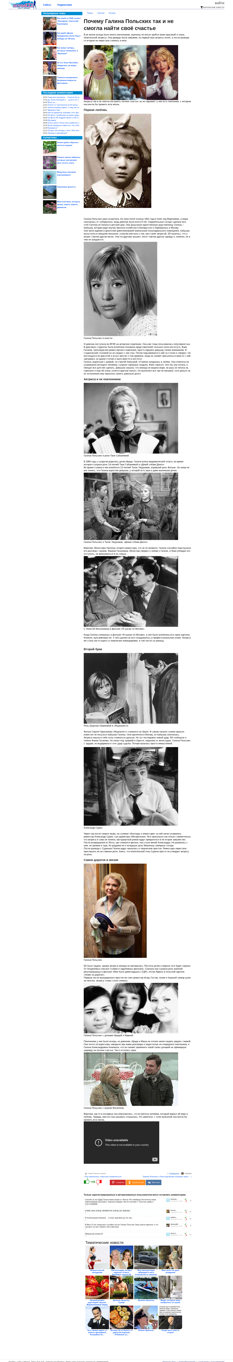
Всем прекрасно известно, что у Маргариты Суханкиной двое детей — (79, 125)
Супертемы (50, 137)
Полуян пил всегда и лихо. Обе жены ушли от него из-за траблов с (76, 130)
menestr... (174, 1199)
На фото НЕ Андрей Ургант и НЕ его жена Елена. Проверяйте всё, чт (78, 118)
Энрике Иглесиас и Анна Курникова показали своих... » (167, 1176)
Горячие (100, 13)
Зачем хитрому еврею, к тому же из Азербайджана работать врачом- (78, 107)
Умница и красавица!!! (57, 133)
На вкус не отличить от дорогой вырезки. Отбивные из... (121, 1332)
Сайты (47, 4)
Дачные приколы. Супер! (121, 1301)
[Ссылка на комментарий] (85, 1206)
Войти (219, 3)
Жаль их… (52, 102)
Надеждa (188, 1173)
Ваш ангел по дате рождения (170, 1271)
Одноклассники (138, 1182)
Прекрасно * (53, 128)
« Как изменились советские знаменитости (102, 1176)
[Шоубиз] (22, 8)
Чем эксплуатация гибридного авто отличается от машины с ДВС (146, 1273)
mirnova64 (174, 1224)
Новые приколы (146, 1330)
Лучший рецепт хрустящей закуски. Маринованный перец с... (97, 1303)
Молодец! (52, 120)
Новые (90, 13)
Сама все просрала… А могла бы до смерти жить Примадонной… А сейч (80, 97)
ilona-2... (174, 1233)
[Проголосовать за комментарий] (187, 1201)
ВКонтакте (156, 1182)
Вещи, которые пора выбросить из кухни (170, 1301)
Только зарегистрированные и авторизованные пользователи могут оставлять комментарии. (135, 1195)
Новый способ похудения (97, 1271)
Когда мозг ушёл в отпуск (170, 1331)
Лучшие (112, 13)
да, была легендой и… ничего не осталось (66, 100)
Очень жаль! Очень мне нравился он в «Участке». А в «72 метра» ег (78, 123)
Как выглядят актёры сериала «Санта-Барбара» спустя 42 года (121, 1273)
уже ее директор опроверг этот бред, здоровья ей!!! (70, 112)
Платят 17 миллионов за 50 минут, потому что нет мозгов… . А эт (76, 105)
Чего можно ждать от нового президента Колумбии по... (97, 1332)
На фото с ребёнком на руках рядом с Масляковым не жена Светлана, (79, 115)
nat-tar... (173, 1210)
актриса (103, 1173)
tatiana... (174, 1217)
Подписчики (64, 4)
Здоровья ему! (53, 110)
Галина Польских (94, 1173)
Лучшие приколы (146, 1300)
